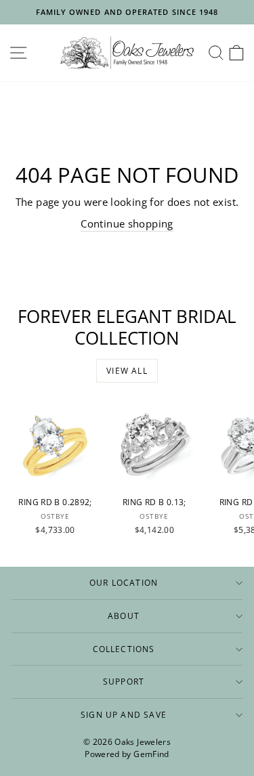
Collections (124, 648)
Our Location (123, 582)
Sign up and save (124, 714)
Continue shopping (127, 223)
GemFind (151, 754)
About (124, 615)
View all (127, 370)
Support (123, 681)
